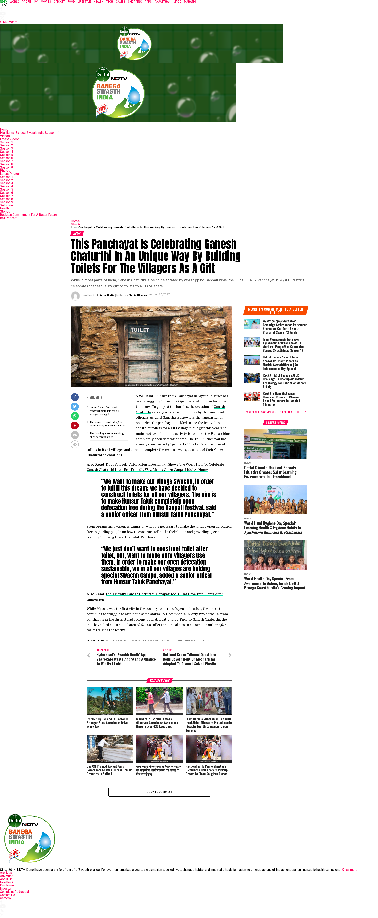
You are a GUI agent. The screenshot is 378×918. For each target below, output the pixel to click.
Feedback (7, 882)
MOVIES (46, 1)
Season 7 (6, 161)
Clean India (119, 641)
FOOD (71, 1)
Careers (5, 898)
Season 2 (6, 145)
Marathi (190, 1)
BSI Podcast (8, 218)
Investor (5, 888)
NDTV (3, 1)
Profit (26, 1)
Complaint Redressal (14, 892)
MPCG (177, 1)
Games (120, 1)
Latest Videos (9, 139)
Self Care (6, 205)
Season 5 (6, 155)
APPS (148, 1)
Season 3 (6, 148)
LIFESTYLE (84, 1)
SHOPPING (135, 1)
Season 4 (6, 152)
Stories (5, 211)
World (14, 1)
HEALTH (98, 1)
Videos (5, 136)
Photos (5, 170)
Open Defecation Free (195, 401)
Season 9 (6, 167)
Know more (349, 869)
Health (4, 208)
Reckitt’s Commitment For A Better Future (28, 215)
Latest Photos (10, 174)
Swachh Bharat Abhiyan (178, 641)
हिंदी (36, 1)
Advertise (6, 876)
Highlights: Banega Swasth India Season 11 (30, 133)
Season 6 (6, 158)
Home (4, 129)
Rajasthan (163, 1)
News (75, 224)
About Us (6, 879)
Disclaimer (7, 885)
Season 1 (6, 142)
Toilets (204, 641)
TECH (109, 1)
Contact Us (7, 895)
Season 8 (6, 164)
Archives (6, 873)
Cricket (59, 1)
